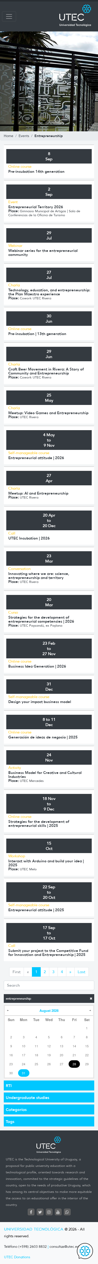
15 (87, 1046)
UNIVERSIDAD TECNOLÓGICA (33, 1229)
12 (49, 1046)
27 (61, 1064)
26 (49, 1064)
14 (74, 1046)
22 (87, 1055)
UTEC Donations (17, 1257)
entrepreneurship (18, 998)
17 (23, 1055)
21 (74, 1055)
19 (49, 1055)
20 (61, 1055)
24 (23, 1064)
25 (36, 1064)
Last (81, 971)
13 (61, 1046)
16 (11, 1055)
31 (23, 1073)
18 (36, 1055)
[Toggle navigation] (9, 16)
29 (87, 1064)
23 (11, 1064)
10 (23, 1046)
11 (36, 1046)
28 (74, 1064)
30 (11, 1073)
